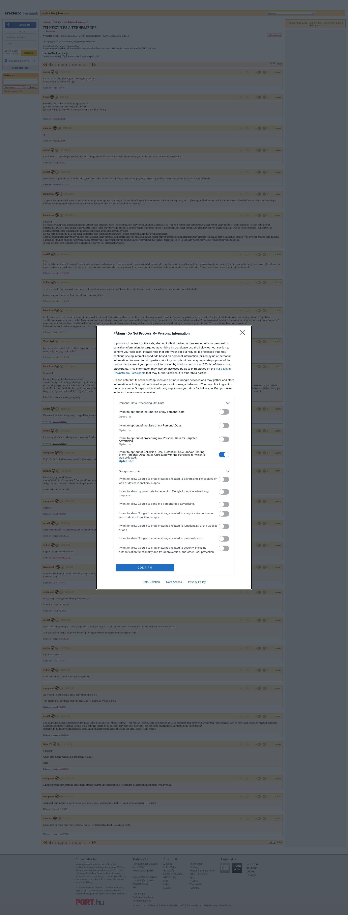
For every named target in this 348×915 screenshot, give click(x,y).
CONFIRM (145, 567)
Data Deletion (151, 581)
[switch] (224, 412)
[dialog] (174, 457)
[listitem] (174, 403)
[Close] (244, 334)
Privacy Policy (197, 581)
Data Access (174, 581)
